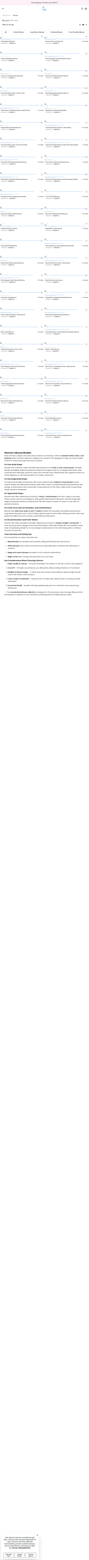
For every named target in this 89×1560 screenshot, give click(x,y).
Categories (6, 15)
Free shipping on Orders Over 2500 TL (44, 2)
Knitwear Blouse (56, 32)
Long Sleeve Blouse (37, 32)
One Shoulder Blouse (76, 32)
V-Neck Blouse (18, 32)
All (6, 32)
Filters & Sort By (8, 25)
